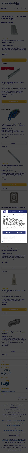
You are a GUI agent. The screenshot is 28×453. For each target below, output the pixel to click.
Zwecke (5, 238)
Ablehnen (8, 232)
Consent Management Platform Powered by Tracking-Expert (14, 241)
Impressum (15, 236)
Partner (12, 238)
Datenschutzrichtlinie (7, 236)
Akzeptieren (19, 232)
